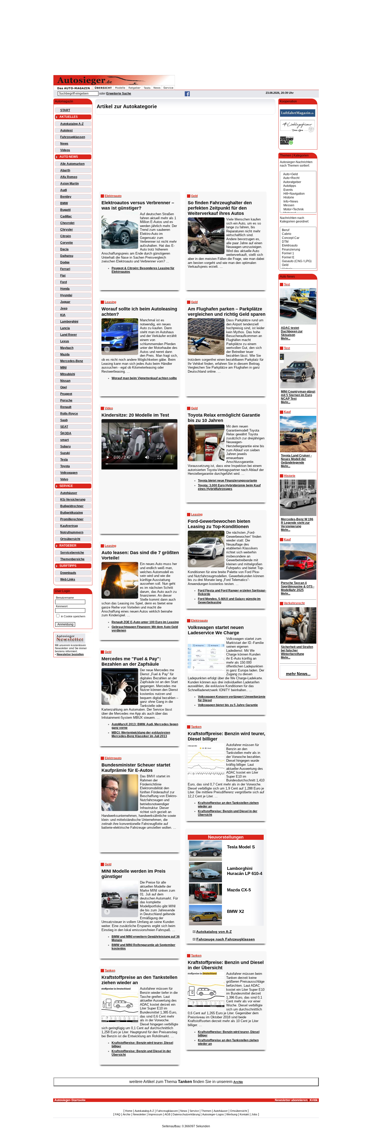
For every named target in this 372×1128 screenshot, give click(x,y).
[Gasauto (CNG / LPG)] (298, 261)
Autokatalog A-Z (72, 124)
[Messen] (298, 205)
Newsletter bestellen (70, 654)
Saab (64, 420)
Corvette (66, 242)
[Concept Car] (298, 238)
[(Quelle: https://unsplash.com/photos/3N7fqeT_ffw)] (119, 562)
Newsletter (139, 1114)
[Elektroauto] (298, 245)
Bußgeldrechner (72, 506)
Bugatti (65, 210)
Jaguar (65, 302)
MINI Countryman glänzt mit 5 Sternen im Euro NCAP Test (298, 395)
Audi (63, 190)
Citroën (65, 236)
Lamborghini (69, 321)
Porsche (66, 400)
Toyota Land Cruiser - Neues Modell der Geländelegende (296, 459)
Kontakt (244, 1114)
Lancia (65, 328)
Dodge (65, 262)
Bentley (65, 196)
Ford (63, 282)
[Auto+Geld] (298, 174)
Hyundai (66, 295)
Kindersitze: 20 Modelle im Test (135, 415)
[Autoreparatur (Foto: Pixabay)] (205, 217)
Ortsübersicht (70, 539)
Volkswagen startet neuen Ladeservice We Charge (216, 630)
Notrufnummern (71, 532)
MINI (63, 367)
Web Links (67, 579)
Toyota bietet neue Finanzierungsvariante (227, 480)
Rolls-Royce (69, 413)
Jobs (254, 1114)
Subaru (65, 446)
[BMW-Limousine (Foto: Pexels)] (119, 318)
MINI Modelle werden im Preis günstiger (133, 874)
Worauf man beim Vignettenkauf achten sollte (144, 378)
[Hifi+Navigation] (298, 194)
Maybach (66, 348)
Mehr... (285, 338)
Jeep (63, 308)
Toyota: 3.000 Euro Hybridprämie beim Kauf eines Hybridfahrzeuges (229, 487)
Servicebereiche (72, 552)
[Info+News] (298, 202)
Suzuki (65, 453)
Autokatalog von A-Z (214, 932)
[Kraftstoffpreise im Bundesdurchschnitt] (205, 743)
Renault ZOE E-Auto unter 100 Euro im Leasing (145, 622)
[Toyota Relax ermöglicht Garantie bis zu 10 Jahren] (205, 424)
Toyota (65, 466)
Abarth (65, 170)
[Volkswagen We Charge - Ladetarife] (205, 637)
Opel (63, 387)
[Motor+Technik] (298, 209)
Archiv (238, 1082)
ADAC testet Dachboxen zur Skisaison (292, 331)
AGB (167, 1114)
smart (64, 440)
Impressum (155, 1114)
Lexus (64, 341)
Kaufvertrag (69, 526)
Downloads (68, 573)
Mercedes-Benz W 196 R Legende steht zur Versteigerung (297, 522)
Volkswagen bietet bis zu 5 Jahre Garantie (228, 705)
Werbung (231, 1114)
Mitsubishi (67, 374)
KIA (63, 315)
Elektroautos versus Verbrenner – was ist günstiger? (137, 205)
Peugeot (66, 394)
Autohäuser (68, 493)
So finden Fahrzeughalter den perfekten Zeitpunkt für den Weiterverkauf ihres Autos (220, 208)
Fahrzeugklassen (72, 137)
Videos (65, 150)
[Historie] (298, 197)
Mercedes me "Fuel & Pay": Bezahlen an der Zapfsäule (131, 661)
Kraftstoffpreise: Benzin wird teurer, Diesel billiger (226, 736)
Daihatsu (66, 256)
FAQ (117, 1114)
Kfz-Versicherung (72, 499)
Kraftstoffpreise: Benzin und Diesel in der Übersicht (226, 965)
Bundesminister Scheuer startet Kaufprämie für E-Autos (135, 767)
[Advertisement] (186, 36)
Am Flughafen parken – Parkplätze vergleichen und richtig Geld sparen (226, 311)
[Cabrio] (298, 234)
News (64, 143)
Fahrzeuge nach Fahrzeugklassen (225, 939)
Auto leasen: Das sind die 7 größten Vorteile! (140, 555)
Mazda (65, 354)
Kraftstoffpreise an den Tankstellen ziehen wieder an (139, 980)
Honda (65, 288)
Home (128, 1110)
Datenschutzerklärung (186, 1114)
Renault (65, 407)
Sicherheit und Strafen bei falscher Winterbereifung (297, 650)
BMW (64, 203)
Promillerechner (72, 519)
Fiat (63, 275)
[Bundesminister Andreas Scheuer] (119, 774)
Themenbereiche (72, 559)
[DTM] (298, 242)
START (65, 110)
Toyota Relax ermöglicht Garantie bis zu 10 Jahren (224, 418)
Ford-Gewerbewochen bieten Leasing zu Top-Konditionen (219, 524)
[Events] (298, 190)
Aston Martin (69, 183)
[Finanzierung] (298, 250)
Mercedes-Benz (71, 361)
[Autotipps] (298, 186)
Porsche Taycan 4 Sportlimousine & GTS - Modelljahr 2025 (297, 586)
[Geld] (298, 265)
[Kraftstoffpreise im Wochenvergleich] (205, 972)
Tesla (64, 459)
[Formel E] (298, 257)
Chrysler (66, 229)
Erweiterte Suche (118, 93)
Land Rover (68, 334)
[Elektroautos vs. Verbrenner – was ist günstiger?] (119, 212)
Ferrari (65, 269)
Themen (206, 1110)
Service (194, 1110)
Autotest (66, 130)
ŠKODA (65, 433)
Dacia (64, 249)
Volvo (64, 479)
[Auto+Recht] (298, 178)
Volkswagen (68, 473)
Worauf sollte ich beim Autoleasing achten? (139, 311)
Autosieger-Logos (213, 1114)
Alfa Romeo (68, 177)
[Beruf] (298, 230)
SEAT (64, 426)
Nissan (65, 380)
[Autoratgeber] (298, 182)
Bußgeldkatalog (71, 512)
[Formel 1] (298, 253)
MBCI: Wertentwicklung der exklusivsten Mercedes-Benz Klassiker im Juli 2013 (141, 734)
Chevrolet (67, 223)
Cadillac (66, 216)
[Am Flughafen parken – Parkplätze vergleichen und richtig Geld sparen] (205, 318)
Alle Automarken (72, 164)
